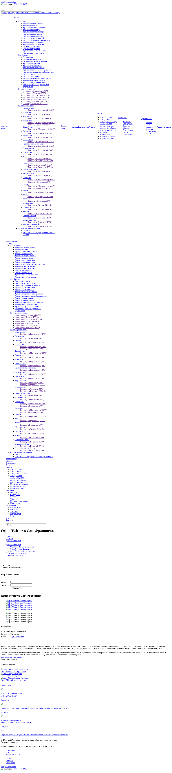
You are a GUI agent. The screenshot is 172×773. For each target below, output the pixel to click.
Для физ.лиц (23, 21)
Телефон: (5, 585)
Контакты (167, 127)
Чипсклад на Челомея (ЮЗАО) (35, 93)
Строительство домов (14, 555)
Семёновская (28, 140)
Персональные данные (128, 131)
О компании (10, 750)
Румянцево (27, 121)
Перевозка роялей (107, 139)
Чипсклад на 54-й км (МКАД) (35, 102)
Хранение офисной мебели (33, 68)
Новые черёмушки (30, 169)
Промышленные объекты (16, 553)
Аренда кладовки (107, 126)
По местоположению (26, 89)
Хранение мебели (30, 25)
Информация (151, 131)
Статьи (8, 758)
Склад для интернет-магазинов (35, 61)
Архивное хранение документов (36, 85)
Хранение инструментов (33, 36)
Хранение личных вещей (33, 23)
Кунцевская (27, 116)
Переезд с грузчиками (105, 133)
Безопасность (83, 127)
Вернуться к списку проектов (13, 657)
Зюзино (26, 195)
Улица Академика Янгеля (33, 224)
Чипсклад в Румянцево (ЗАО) (34, 99)
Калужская (27, 112)
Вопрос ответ (149, 124)
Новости (149, 127)
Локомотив (27, 152)
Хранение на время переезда (34, 51)
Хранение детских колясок (33, 44)
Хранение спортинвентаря (33, 32)
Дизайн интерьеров (13, 545)
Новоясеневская (29, 216)
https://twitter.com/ (17, 637)
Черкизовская (28, 148)
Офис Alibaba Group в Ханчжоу (22, 547)
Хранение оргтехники (32, 74)
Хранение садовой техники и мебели (38, 40)
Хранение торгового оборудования (37, 70)
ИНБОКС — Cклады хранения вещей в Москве (34, 457)
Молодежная (28, 203)
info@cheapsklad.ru (8, 2)
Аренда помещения (108, 130)
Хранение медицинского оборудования (38, 72)
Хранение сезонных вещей (33, 38)
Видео (148, 133)
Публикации (146, 119)
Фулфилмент (28, 87)
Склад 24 (26, 231)
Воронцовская (28, 157)
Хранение (150, 129)
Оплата (92, 127)
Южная (26, 211)
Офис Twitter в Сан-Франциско (22, 551)
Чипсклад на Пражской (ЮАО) (35, 104)
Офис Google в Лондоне (20, 549)
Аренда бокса (105, 120)
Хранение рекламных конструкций (37, 78)
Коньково (26, 184)
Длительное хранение (31, 47)
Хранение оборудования (32, 76)
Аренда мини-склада (108, 122)
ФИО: (4, 582)
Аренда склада (106, 117)
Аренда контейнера (108, 128)
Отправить (16, 588)
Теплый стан (28, 127)
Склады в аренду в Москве (29, 228)
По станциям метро (26, 106)
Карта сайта (10, 763)
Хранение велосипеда (31, 30)
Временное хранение (31, 49)
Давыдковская (28, 207)
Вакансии (126, 126)
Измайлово (27, 135)
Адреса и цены (5, 127)
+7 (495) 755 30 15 (20, 4)
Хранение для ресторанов (33, 63)
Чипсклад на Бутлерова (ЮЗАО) (36, 97)
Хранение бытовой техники (34, 28)
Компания (122, 118)
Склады (99, 113)
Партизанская (28, 108)
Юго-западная (28, 173)
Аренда (16, 17)
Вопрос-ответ (64, 127)
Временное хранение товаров (34, 83)
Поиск (9, 525)
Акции (159, 127)
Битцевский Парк (30, 220)
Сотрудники (127, 124)
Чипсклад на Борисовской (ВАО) (36, 91)
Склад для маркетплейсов (33, 59)
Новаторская (28, 163)
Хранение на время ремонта (34, 53)
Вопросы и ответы (13, 754)
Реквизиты (127, 122)
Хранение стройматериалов (34, 80)
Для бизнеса (23, 55)
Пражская (27, 131)
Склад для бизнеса (30, 57)
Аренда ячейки (106, 124)
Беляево (26, 190)
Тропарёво (27, 199)
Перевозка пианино (108, 136)
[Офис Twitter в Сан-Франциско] (19, 601)
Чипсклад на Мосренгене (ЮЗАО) (36, 95)
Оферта (75, 127)
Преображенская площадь (33, 144)
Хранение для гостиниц (32, 66)
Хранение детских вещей (33, 42)
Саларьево (27, 178)
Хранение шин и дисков (32, 34)
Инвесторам (127, 134)
